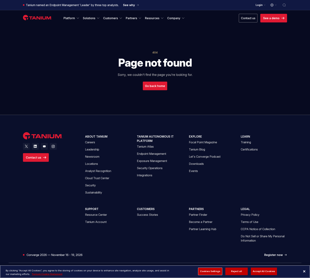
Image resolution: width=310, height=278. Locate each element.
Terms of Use (249, 222)
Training (246, 142)
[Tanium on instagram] (53, 146)
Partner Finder (198, 214)
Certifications (249, 149)
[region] (155, 271)
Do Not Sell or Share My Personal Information (263, 238)
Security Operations (150, 168)
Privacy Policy (250, 214)
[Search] (284, 5)
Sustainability (93, 192)
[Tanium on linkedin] (35, 146)
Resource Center (96, 214)
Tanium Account (96, 222)
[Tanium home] (37, 17)
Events (193, 171)
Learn (245, 136)
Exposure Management (152, 161)
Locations (91, 164)
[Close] (304, 271)
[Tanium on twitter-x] (26, 146)
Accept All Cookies (264, 271)
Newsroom (92, 156)
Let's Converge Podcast (204, 156)
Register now (275, 255)
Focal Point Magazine (203, 142)
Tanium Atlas (145, 146)
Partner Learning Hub (202, 229)
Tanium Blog (197, 149)
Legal (245, 209)
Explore (195, 136)
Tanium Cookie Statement (47, 274)
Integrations (144, 175)
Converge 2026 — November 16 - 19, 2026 (55, 255)
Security (90, 185)
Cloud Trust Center (97, 178)
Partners (196, 209)
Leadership (92, 149)
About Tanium (96, 136)
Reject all (236, 271)
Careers (90, 142)
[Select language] (273, 5)
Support (91, 209)
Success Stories (147, 214)
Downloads (196, 164)
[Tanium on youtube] (44, 146)
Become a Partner (200, 222)
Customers (146, 209)
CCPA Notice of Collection (258, 229)
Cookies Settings (210, 271)
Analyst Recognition (98, 171)
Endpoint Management (151, 154)
